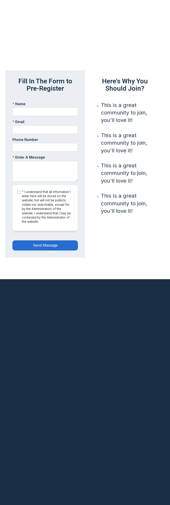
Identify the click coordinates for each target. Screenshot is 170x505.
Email (18, 122)
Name (18, 104)
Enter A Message (28, 157)
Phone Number (25, 139)
